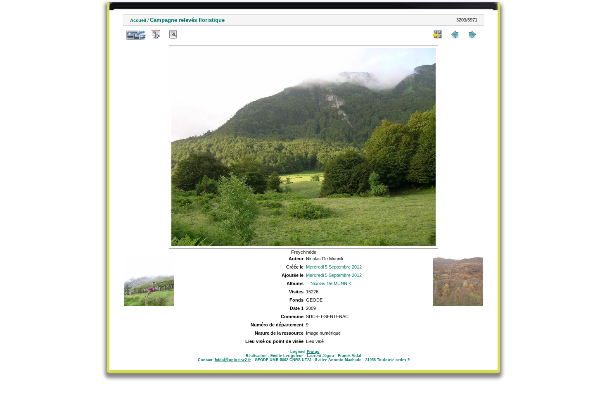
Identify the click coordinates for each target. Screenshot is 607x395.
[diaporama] (155, 34)
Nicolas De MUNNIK (331, 283)
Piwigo (313, 352)
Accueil (138, 20)
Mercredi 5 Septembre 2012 (334, 266)
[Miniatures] (437, 34)
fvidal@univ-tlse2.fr (233, 360)
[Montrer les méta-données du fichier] (173, 34)
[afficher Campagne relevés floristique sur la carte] (190, 34)
